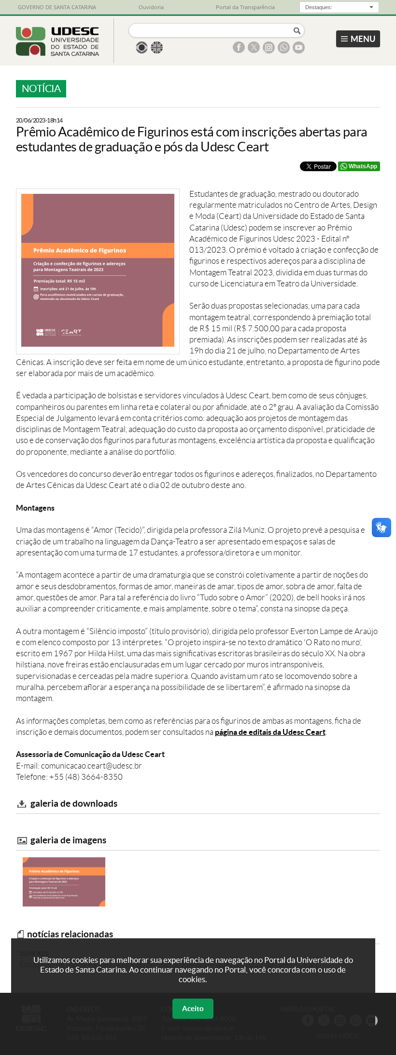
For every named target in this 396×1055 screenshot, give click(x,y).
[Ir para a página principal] (57, 53)
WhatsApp (363, 166)
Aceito (193, 1008)
